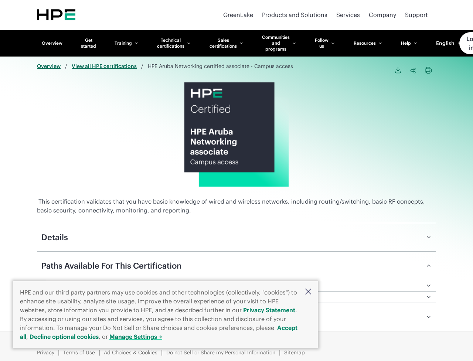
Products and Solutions (294, 14)
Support (416, 14)
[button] (308, 292)
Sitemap (294, 352)
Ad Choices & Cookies (130, 352)
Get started (88, 43)
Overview (52, 43)
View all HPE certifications (104, 66)
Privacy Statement (269, 310)
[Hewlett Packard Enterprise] (56, 15)
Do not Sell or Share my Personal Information (220, 352)
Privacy (45, 352)
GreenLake (238, 14)
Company (382, 14)
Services (348, 14)
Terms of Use (79, 352)
